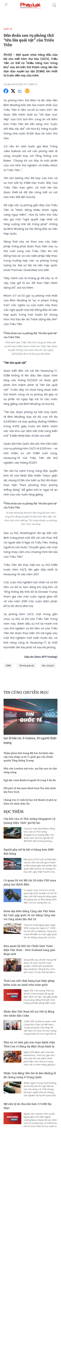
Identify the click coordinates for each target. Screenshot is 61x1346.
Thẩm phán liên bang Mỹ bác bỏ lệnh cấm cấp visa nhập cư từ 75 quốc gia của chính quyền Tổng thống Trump (28, 756)
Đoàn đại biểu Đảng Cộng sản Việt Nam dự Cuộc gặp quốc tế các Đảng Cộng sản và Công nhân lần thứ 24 (29, 915)
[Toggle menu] (6, 5)
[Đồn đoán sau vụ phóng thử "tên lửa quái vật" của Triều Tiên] (30, 5)
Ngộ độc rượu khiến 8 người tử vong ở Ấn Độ (30, 780)
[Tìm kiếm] (54, 5)
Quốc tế (8, 29)
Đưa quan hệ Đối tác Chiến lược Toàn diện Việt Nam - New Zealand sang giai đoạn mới (29, 950)
